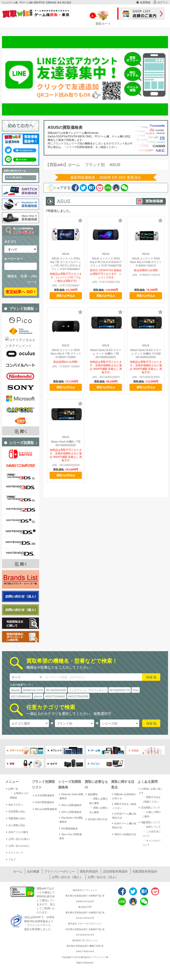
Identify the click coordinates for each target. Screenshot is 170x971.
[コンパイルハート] (20, 364)
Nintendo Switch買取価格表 (71, 796)
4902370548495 (55, 696)
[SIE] (20, 331)
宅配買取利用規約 (144, 871)
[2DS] (20, 509)
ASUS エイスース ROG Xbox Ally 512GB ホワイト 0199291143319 (146, 262)
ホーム (17, 871)
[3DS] (20, 487)
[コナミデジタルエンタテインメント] (20, 342)
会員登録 (145, 2)
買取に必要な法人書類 (98, 809)
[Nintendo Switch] (20, 454)
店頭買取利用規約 (115, 871)
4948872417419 (33, 690)
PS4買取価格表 (69, 828)
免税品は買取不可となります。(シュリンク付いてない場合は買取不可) (66, 277)
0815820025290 (56, 690)
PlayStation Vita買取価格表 (71, 819)
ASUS (65, 253)
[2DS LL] (20, 498)
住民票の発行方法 (97, 819)
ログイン (162, 2)
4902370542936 (78, 696)
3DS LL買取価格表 (71, 805)
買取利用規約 (89, 871)
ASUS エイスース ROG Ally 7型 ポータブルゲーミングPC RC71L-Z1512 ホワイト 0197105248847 (65, 264)
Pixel (136, 690)
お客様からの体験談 (19, 795)
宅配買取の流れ (16, 818)
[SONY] (20, 387)
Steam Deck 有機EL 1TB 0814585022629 (65, 443)
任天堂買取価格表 (44, 795)
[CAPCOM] (20, 409)
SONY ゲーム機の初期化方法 (124, 825)
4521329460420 (21, 696)
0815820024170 (120, 690)
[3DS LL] (20, 476)
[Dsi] (20, 531)
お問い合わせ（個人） (67, 877)
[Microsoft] (20, 398)
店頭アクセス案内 (18, 832)
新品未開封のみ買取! (65, 361)
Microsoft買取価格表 (46, 809)
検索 (149, 677)
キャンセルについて (151, 842)
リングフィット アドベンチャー (88, 690)
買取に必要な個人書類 (98, 800)
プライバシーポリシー (59, 871)
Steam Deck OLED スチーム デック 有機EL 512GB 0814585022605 (145, 353)
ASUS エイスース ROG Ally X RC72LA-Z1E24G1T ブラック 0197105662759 (106, 262)
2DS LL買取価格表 (71, 812)
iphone (38, 696)
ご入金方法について (151, 833)
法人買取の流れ (16, 825)
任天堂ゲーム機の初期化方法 (124, 815)
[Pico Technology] (20, 320)
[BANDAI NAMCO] (20, 420)
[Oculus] (20, 353)
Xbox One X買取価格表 (70, 836)
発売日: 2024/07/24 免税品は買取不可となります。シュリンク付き (106, 273)
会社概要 (33, 871)
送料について (151, 826)
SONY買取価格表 (44, 802)
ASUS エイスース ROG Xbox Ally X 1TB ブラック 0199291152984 (65, 353)
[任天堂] (20, 376)
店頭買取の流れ (16, 811)
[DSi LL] (20, 520)
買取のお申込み (65, 295)
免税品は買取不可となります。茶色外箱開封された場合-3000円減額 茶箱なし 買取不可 (106, 367)
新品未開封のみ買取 (146, 270)
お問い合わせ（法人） (102, 877)
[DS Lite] (20, 542)
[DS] (20, 553)
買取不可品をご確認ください (124, 806)
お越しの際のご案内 (151, 813)
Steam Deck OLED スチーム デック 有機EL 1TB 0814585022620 (106, 353)
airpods (15, 690)
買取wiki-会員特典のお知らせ (124, 796)
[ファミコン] (20, 465)
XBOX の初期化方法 (125, 834)
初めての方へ (15, 804)
